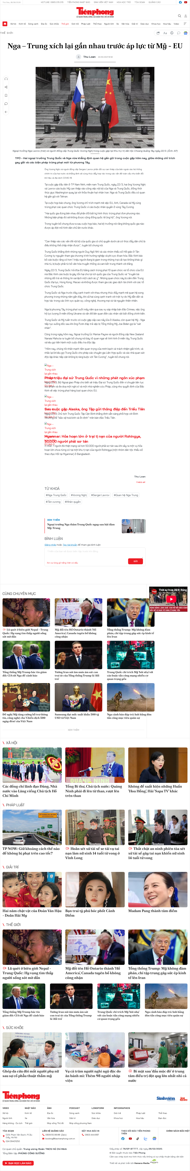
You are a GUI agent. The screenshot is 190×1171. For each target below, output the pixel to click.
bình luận (179, 33)
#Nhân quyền (73, 501)
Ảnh (49, 1108)
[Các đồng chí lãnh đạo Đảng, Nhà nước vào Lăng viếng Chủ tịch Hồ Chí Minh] (32, 765)
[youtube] (185, 2)
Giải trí (135, 23)
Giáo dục (144, 23)
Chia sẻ (6, 87)
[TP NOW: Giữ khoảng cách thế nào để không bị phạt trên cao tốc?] (32, 827)
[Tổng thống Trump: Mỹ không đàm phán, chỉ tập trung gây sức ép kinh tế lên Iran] (131, 612)
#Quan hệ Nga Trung (126, 495)
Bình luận (6, 104)
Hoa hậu (167, 23)
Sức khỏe (54, 23)
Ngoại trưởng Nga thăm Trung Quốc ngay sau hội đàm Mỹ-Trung (81, 526)
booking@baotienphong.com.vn (60, 1138)
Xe (117, 23)
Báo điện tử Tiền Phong (95, 12)
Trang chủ (5, 23)
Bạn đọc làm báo (19, 1163)
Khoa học (156, 23)
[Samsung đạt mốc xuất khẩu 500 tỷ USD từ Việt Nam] (78, 697)
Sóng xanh (33, 23)
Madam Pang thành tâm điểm (152, 910)
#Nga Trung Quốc (56, 495)
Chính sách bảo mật (178, 1131)
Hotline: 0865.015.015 (52, 2)
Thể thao (97, 23)
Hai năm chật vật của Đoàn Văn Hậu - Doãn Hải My (32, 913)
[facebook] (180, 2)
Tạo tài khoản (70, 544)
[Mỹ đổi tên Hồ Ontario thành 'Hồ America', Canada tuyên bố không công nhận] (78, 612)
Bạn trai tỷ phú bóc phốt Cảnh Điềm (90, 913)
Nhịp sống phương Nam (80, 1123)
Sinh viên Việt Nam (103, 2)
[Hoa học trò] (183, 1099)
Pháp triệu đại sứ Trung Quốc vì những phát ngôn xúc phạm (95, 378)
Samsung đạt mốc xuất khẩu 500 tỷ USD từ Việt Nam (77, 716)
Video (176, 23)
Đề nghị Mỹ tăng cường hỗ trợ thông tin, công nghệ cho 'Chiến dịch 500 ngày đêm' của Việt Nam (25, 718)
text (165, 33)
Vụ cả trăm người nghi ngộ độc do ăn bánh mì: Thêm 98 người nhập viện (93, 1076)
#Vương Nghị (79, 495)
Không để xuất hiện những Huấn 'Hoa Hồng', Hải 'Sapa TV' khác (155, 788)
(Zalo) (63, 1134)
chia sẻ (158, 33)
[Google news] (156, 1138)
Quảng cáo (155, 2)
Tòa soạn (139, 2)
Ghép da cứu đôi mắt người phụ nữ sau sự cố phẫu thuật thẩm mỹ (31, 1073)
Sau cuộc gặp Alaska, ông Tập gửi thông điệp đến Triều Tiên (95, 409)
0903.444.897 (92, 1134)
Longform (98, 1108)
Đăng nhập (50, 544)
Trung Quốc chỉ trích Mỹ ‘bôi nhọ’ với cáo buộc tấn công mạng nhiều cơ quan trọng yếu (130, 675)
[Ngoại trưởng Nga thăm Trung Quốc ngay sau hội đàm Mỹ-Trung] (133, 526)
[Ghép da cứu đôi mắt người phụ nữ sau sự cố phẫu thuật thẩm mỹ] (32, 1050)
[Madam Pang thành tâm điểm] (157, 889)
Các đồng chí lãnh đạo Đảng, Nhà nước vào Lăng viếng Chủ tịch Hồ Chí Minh (30, 791)
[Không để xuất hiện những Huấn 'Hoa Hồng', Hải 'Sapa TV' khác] (157, 765)
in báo (172, 33)
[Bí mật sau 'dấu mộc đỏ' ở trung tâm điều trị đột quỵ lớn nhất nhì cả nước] (157, 1050)
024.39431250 (13, 1141)
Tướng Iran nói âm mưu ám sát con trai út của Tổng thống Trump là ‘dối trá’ (77, 675)
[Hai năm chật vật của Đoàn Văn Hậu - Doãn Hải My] (32, 889)
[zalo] (147, 1138)
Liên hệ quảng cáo (53, 1131)
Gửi (136, 561)
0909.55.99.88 (52, 1134)
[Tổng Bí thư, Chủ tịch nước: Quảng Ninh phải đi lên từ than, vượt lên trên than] (95, 765)
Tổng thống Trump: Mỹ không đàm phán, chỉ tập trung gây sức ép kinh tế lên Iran (130, 633)
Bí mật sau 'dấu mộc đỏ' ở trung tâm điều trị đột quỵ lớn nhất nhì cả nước (157, 1076)
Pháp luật (85, 23)
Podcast (74, 1108)
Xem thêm (185, 23)
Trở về (6, 112)
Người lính (109, 23)
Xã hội (13, 23)
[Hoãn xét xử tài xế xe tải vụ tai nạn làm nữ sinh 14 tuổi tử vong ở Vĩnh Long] (95, 827)
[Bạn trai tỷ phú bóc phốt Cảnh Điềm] (95, 889)
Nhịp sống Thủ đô (55, 1123)
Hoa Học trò (124, 2)
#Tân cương (53, 501)
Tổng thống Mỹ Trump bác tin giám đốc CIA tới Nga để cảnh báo (25, 673)
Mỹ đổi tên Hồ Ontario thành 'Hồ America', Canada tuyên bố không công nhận (75, 633)
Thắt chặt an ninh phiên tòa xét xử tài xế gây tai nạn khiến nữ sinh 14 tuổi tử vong (156, 853)
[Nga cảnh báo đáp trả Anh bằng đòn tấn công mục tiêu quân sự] (131, 697)
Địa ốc (44, 23)
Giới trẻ (75, 23)
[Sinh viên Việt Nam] (166, 1099)
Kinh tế (22, 23)
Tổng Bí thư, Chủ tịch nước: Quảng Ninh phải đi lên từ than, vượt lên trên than (93, 791)
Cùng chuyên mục (19, 593)
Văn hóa (125, 23)
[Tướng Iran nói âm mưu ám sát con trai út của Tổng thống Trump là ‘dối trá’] (78, 655)
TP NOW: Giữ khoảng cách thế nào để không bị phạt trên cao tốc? (31, 850)
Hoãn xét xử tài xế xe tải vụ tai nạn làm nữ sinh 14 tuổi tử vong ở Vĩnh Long (92, 853)
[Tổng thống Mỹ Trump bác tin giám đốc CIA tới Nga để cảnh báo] (26, 655)
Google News (186, 33)
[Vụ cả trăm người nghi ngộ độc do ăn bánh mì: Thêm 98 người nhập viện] (95, 1050)
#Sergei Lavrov (100, 495)
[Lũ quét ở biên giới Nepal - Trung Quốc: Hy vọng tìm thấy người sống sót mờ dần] (26, 612)
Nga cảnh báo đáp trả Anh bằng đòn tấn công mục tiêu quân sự (129, 716)
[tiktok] (139, 1139)
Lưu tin (6, 95)
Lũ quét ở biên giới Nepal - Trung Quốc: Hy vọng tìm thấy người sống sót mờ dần (25, 633)
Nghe (6, 79)
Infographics (122, 1108)
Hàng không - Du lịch (12, 1123)
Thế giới (65, 23)
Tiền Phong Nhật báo (78, 2)
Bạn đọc (162, 1118)
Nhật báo (30, 1108)
